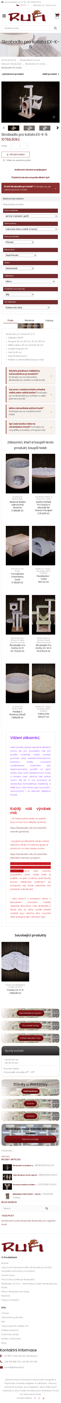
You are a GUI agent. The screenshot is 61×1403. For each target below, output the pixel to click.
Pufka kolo (43, 713)
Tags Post (7, 1215)
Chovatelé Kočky (30, 1025)
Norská (4, 1220)
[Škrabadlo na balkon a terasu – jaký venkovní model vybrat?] (7, 1167)
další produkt (49, 74)
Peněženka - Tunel (43, 577)
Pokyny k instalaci (10, 1300)
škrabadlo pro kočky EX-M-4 (43, 647)
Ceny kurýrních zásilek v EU (14, 1326)
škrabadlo (37, 1220)
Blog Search (9, 1202)
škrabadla (26, 1220)
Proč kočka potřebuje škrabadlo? (18, 1279)
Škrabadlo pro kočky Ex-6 (17, 647)
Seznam (5, 1156)
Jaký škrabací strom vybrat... (25, 1175)
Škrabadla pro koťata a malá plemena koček (43, 640)
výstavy (30, 1116)
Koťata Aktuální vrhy (30, 1038)
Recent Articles (11, 1159)
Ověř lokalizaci (30, 1091)
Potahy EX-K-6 (15, 990)
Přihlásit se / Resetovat (44, 5)
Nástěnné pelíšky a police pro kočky (43, 498)
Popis (10, 320)
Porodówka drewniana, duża (17, 576)
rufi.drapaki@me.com (14, 2)
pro (44, 1220)
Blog (3, 1342)
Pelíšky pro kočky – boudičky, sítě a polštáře (43, 571)
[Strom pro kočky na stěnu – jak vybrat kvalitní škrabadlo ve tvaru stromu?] (7, 1186)
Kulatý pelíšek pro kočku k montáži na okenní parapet (43, 506)
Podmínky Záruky (10, 1334)
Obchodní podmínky (12, 1317)
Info (3, 1321)
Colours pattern (30, 325)
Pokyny (49, 320)
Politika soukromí (10, 1330)
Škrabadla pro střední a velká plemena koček (17, 640)
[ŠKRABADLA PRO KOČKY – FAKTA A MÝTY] (7, 1196)
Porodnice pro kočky (17, 570)
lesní (11, 1220)
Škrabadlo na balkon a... (23, 1165)
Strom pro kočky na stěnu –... (25, 1184)
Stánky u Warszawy (11, 1338)
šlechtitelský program (30, 1013)
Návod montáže (30, 1139)
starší (4, 1224)
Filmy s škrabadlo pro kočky (15, 1291)
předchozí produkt (13, 74)
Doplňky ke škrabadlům (17, 498)
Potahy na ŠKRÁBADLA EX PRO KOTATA (15, 986)
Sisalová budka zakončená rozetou (18, 504)
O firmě (5, 1313)
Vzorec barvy (8, 1275)
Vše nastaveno (17, 154)
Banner (30, 1103)
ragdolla (51, 1220)
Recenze (29, 320)
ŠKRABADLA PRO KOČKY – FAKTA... (27, 1194)
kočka (17, 1220)
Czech (23, 5)
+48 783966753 (33, 2)
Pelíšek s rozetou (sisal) (17, 713)
